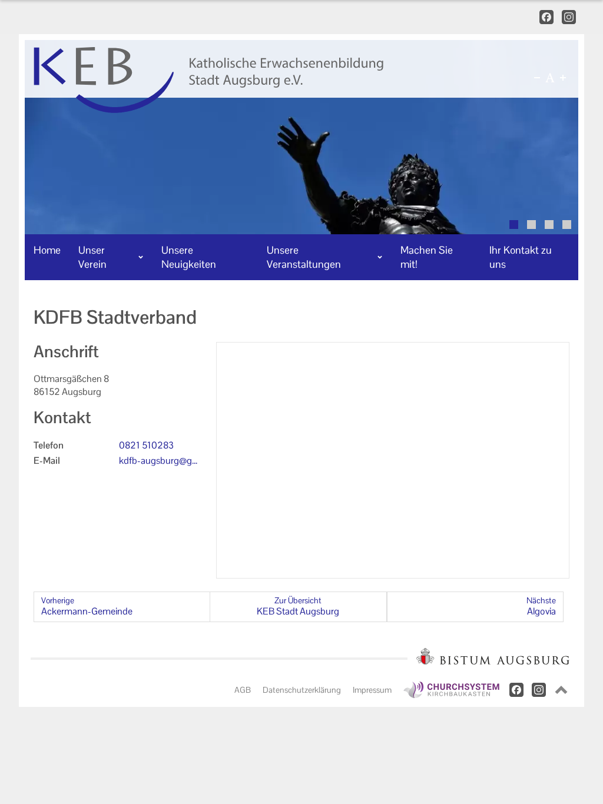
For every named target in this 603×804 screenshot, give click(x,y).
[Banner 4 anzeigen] (566, 224)
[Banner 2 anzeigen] (531, 224)
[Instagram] (568, 17)
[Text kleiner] (537, 78)
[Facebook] (546, 17)
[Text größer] (562, 78)
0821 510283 (146, 445)
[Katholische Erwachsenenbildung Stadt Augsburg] (252, 80)
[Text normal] (550, 78)
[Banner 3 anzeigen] (549, 224)
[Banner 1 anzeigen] (513, 224)
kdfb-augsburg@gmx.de (159, 460)
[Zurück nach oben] (561, 690)
